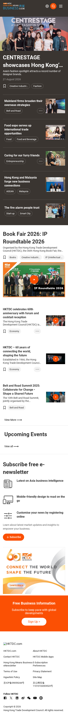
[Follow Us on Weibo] (23, 698)
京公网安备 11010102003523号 (43, 684)
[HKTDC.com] (34, 645)
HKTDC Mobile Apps (43, 656)
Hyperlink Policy (11, 677)
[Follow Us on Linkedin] (17, 698)
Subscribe (15, 537)
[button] (60, 6)
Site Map (37, 677)
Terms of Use (10, 671)
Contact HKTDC (11, 656)
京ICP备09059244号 (13, 682)
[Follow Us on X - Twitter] (11, 698)
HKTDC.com (9, 651)
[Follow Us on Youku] (41, 698)
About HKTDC (40, 651)
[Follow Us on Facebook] (5, 698)
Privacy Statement (42, 671)
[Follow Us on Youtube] (35, 698)
